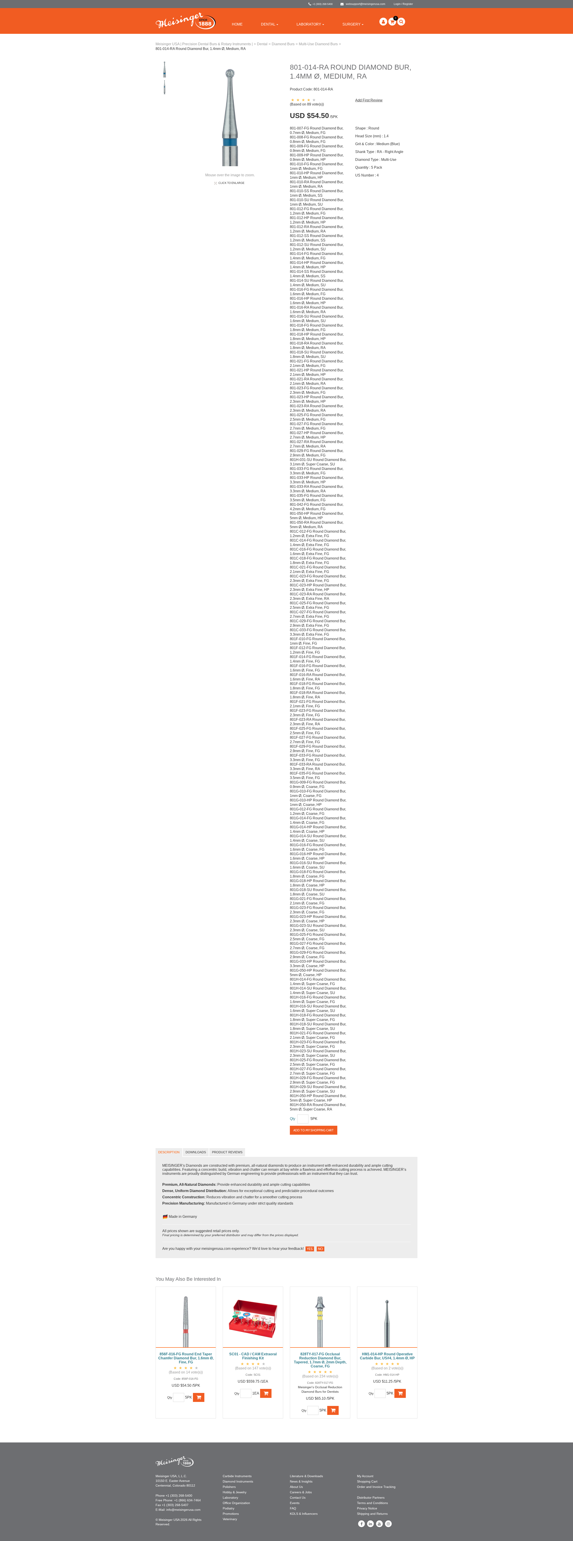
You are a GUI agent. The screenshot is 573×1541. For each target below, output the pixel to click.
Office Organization (236, 1503)
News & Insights (301, 1481)
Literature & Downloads (306, 1476)
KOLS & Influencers (304, 1513)
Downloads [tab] (196, 1152)
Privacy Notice (367, 1508)
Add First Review (369, 100)
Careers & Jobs (301, 1492)
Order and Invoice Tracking (376, 1487)
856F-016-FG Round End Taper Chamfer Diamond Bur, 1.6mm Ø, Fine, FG (186, 1358)
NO (320, 1249)
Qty (292, 1119)
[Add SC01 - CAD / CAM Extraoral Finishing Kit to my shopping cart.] (266, 1393)
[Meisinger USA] (186, 21)
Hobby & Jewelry (234, 1492)
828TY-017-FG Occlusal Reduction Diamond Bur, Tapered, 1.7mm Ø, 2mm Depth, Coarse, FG (320, 1360)
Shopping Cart (367, 1481)
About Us (296, 1487)
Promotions (231, 1513)
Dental (268, 24)
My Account (365, 1476)
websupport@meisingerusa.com (365, 4)
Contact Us (298, 1497)
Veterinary (230, 1519)
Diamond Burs (283, 44)
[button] (392, 22)
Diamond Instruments (238, 1481)
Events (294, 1503)
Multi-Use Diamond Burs (318, 44)
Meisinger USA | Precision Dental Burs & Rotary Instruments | (204, 44)
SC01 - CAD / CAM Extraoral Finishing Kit (253, 1356)
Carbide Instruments (237, 1476)
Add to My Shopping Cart (313, 1130)
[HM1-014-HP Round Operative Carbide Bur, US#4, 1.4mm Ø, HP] (387, 1319)
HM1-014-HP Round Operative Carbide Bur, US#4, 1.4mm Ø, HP (387, 1356)
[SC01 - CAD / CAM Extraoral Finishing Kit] (253, 1319)
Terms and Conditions (372, 1503)
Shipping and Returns (372, 1513)
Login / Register (403, 4)
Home (237, 24)
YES (310, 1249)
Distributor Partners (371, 1497)
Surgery (351, 24)
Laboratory (309, 24)
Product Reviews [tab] (227, 1152)
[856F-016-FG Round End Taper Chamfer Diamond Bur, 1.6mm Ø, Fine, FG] (186, 1319)
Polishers (229, 1487)
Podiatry (228, 1508)
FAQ (293, 1508)
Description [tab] (169, 1152)
